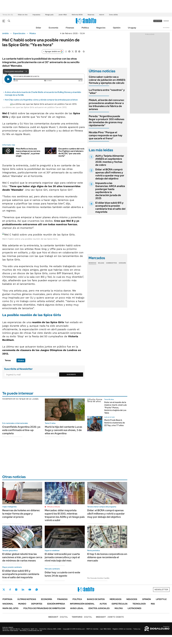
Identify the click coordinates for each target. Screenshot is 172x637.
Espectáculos (19, 33)
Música (32, 33)
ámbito (5, 33)
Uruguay (132, 27)
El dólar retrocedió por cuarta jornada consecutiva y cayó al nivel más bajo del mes (62, 557)
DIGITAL (58, 617)
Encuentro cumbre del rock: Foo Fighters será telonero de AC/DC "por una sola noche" (71, 152)
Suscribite (71, 374)
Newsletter (166, 27)
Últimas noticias (26, 599)
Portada (7, 599)
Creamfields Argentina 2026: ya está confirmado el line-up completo (21, 430)
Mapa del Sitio (10, 608)
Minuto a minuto (53, 507)
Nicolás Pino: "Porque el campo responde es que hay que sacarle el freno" (105, 135)
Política (85, 27)
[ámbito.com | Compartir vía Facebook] (69, 51)
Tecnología (139, 603)
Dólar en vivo (22, 15)
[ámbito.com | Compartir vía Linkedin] (76, 51)
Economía (53, 27)
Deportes (36, 603)
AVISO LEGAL (76, 608)
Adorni (101, 15)
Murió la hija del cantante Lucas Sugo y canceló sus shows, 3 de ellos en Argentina (63, 430)
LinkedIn (23, 589)
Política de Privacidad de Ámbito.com (44, 608)
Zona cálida (113, 15)
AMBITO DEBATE (110, 617)
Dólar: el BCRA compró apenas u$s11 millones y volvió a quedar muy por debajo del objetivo (109, 174)
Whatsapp (37, 589)
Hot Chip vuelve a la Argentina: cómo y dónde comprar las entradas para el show (41, 99)
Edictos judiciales (99, 608)
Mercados (115, 599)
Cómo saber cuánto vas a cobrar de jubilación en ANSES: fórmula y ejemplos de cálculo (107, 80)
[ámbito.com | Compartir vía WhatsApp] (66, 51)
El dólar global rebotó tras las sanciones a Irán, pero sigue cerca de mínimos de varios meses (22, 557)
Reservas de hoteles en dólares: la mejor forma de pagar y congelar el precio (21, 514)
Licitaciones (134, 608)
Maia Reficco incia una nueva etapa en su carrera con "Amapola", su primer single (28, 152)
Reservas (91, 15)
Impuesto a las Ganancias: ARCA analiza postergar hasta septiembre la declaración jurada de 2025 (110, 190)
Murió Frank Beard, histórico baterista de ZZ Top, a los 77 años (114, 423)
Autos (103, 603)
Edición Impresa (56, 603)
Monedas (92, 263)
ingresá (166, 21)
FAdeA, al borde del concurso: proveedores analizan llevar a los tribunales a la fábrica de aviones (106, 104)
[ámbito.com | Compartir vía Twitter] (73, 51)
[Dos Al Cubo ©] (157, 628)
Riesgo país (49, 15)
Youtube (29, 590)
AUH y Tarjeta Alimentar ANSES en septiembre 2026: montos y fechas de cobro (109, 160)
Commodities (111, 263)
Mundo (22, 603)
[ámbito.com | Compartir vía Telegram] (79, 51)
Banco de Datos (96, 599)
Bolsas (101, 263)
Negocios (100, 27)
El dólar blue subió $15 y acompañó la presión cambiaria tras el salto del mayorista (110, 207)
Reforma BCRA (77, 15)
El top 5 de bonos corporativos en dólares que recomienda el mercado (107, 557)
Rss (153, 603)
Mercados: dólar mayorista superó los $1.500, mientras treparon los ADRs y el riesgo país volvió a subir (65, 515)
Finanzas (70, 27)
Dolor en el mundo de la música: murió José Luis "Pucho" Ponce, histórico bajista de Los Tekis (115, 407)
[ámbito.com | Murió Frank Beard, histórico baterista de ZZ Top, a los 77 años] (94, 423)
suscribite (157, 21)
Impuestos (36, 15)
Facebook (10, 589)
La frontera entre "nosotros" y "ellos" (107, 91)
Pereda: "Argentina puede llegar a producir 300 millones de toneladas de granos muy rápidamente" (106, 121)
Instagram (16, 589)
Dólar (38, 27)
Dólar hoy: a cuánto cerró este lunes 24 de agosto (62, 574)
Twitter (4, 590)
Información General (82, 603)
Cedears (122, 263)
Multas (119, 608)
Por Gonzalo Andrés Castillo (98, 578)
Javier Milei (62, 15)
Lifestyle (161, 599)
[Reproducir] (8, 79)
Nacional (8, 603)
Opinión (116, 27)
